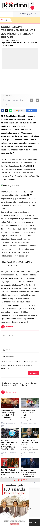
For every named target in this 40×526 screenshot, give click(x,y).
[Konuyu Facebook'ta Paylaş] (2, 110)
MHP (17, 40)
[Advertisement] (20, 81)
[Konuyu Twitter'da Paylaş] (6, 110)
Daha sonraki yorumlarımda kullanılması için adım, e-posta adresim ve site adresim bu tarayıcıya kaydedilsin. (19, 365)
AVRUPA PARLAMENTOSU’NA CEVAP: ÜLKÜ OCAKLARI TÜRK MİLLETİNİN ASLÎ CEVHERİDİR (9, 445)
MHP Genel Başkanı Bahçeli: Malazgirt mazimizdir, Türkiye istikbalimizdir (9, 413)
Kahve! (15, 20)
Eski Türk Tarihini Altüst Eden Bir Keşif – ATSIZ (10, 472)
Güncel (13, 40)
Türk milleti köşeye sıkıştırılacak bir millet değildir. (29, 442)
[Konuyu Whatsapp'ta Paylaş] (10, 110)
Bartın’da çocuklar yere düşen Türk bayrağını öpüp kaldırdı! (28, 413)
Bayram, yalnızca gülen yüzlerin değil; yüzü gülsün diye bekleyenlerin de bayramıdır (29, 474)
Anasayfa (6, 40)
